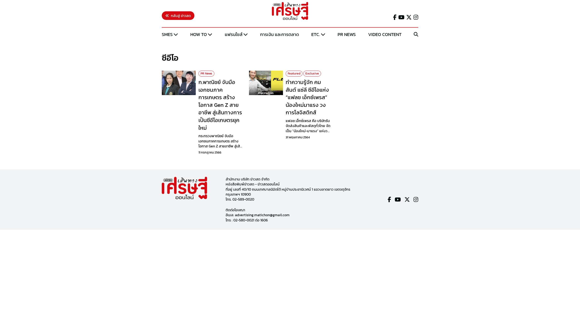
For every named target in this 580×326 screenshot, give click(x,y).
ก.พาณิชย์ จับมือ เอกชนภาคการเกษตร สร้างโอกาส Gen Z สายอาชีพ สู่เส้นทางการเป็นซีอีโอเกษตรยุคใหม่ (220, 105)
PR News (347, 34)
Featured (294, 73)
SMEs (167, 34)
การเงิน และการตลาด (279, 34)
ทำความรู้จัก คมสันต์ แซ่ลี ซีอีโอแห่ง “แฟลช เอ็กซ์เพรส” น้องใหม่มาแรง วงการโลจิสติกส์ (307, 97)
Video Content (384, 34)
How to (198, 34)
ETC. (315, 34)
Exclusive (312, 73)
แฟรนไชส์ (233, 34)
